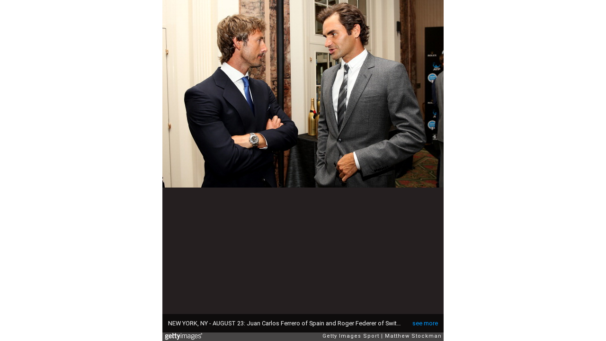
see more (425, 323)
